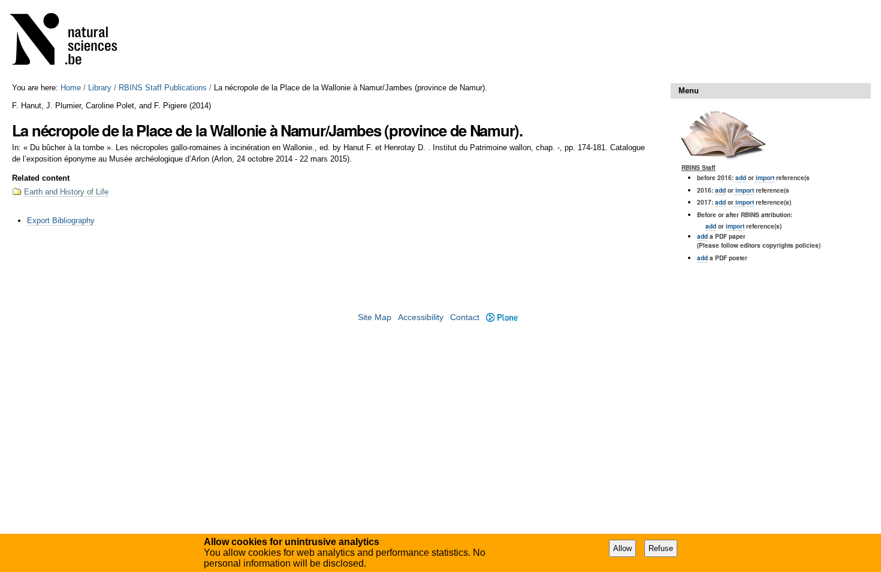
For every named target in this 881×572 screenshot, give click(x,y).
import (764, 177)
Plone (502, 317)
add (740, 177)
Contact (464, 317)
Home (71, 87)
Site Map (374, 317)
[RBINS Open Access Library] (71, 41)
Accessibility (420, 317)
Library (99, 87)
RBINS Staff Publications (163, 87)
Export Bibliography (61, 220)
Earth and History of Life (66, 191)
